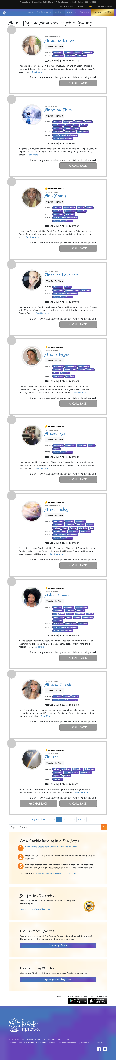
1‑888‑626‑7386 (90, 2)
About (17, 1039)
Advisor (56, 769)
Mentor (91, 445)
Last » (81, 819)
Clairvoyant (58, 52)
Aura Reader (58, 521)
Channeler (57, 122)
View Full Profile (54, 46)
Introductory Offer (102, 12)
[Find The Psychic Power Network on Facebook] (99, 1049)
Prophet (77, 617)
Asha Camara (57, 595)
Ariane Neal (55, 433)
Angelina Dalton (59, 40)
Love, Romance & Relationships (65, 135)
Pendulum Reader (72, 290)
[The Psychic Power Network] (4, 12)
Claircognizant (70, 366)
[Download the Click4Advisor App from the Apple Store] (97, 1001)
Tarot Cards (82, 56)
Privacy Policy (57, 1039)
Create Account (68, 6)
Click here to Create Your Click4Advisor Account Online (51, 846)
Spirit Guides (70, 211)
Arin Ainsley (56, 509)
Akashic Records (60, 531)
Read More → (38, 72)
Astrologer (66, 769)
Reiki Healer (58, 211)
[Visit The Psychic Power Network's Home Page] (24, 1027)
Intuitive (78, 52)
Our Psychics (43, 12)
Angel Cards (58, 56)
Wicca (76, 128)
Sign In (82, 6)
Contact (67, 1039)
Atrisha (52, 757)
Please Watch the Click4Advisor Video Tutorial (54, 873)
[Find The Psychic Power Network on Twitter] (105, 1049)
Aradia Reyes (57, 354)
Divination (69, 52)
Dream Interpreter (71, 772)
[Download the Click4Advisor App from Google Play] (77, 1001)
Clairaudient (58, 366)
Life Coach (58, 125)
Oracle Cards (70, 132)
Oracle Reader (83, 132)
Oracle (75, 125)
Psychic (84, 125)
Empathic (78, 122)
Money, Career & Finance (63, 138)
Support (84, 12)
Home (30, 12)
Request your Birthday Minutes (58, 979)
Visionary (68, 128)
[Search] (104, 827)
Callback (79, 83)
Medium (67, 125)
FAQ (23, 1039)
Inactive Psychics (33, 1039)
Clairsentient (84, 366)
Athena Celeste (58, 684)
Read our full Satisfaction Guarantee (35, 909)
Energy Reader (69, 208)
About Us (71, 12)
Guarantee (101, 6)
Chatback (40, 803)
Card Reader (70, 56)
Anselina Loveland (61, 275)
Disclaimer (46, 1039)
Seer (91, 528)
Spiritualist (88, 52)
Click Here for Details (58, 945)
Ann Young (55, 195)
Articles (58, 12)
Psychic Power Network (37, 1043)
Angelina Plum (58, 109)
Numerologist (59, 617)
